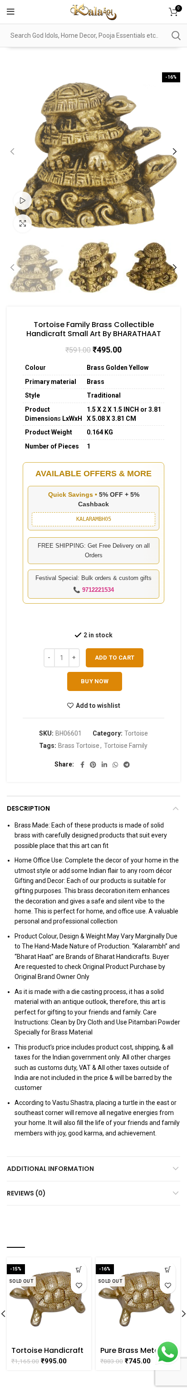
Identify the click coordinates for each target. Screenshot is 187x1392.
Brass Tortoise (78, 745)
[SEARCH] (175, 35)
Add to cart (114, 657)
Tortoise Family (126, 745)
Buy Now (94, 681)
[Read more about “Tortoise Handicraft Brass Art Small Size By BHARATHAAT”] (79, 1270)
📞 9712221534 (93, 589)
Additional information (50, 1168)
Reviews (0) (26, 1193)
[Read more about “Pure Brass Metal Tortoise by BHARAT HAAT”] (168, 1270)
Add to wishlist (98, 705)
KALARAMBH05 (93, 519)
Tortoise (136, 733)
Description (28, 808)
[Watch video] (23, 201)
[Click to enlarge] (23, 223)
